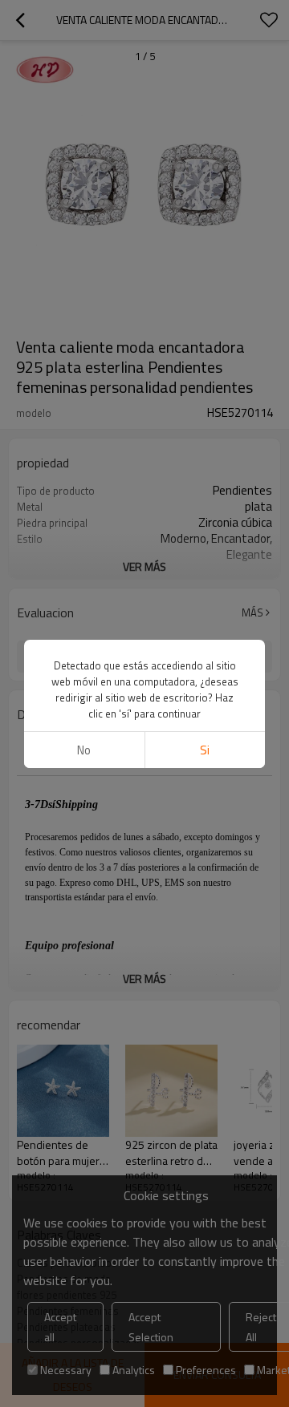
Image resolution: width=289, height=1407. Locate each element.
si (205, 750)
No (84, 750)
